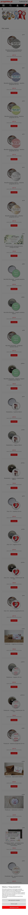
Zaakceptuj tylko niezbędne (14, 900)
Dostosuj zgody (14, 903)
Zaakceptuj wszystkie (14, 907)
